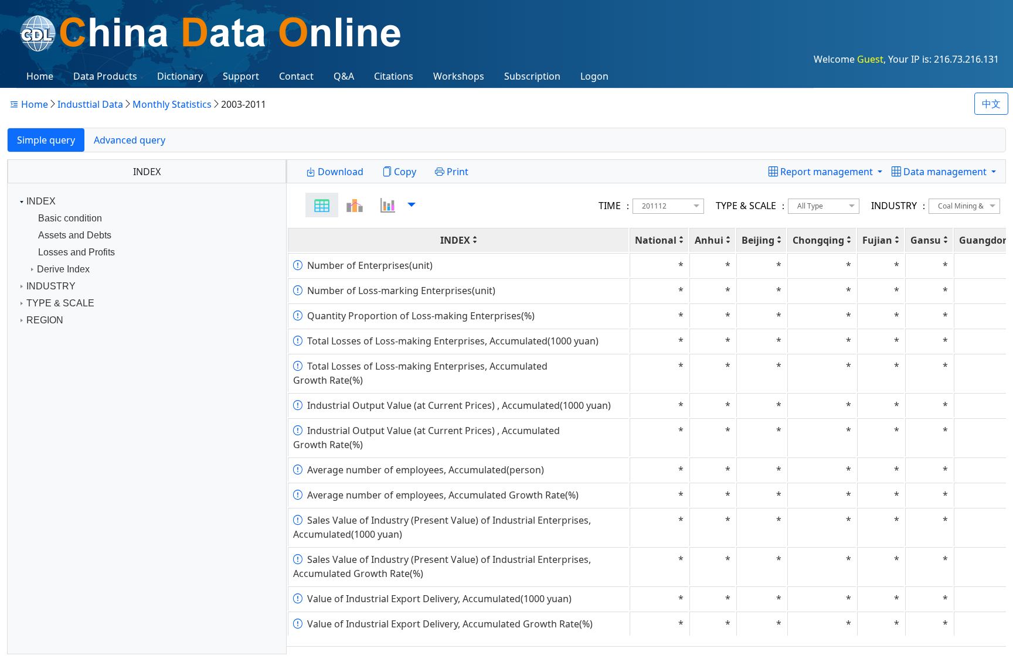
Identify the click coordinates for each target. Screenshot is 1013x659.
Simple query (46, 140)
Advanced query (129, 140)
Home (39, 76)
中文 (991, 103)
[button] (944, 171)
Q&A (344, 76)
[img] (321, 205)
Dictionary (180, 76)
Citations (393, 76)
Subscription (532, 76)
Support (241, 76)
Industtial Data (90, 104)
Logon (594, 76)
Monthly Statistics (172, 104)
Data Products (105, 76)
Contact (296, 76)
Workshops (458, 76)
